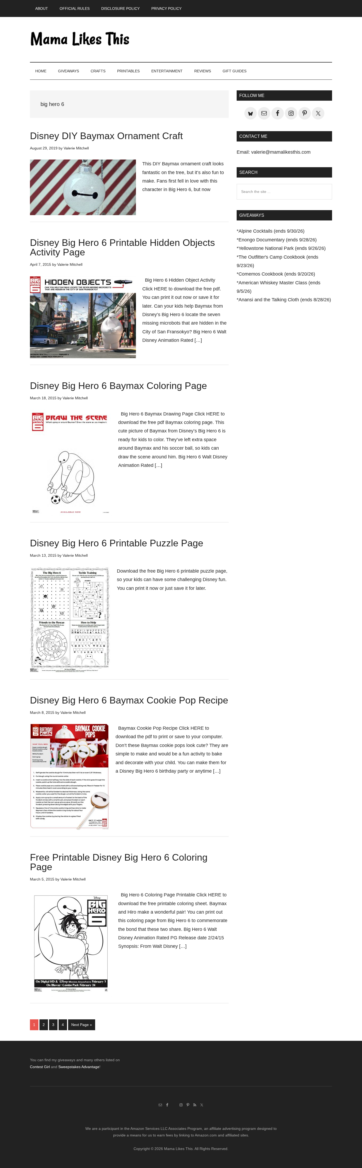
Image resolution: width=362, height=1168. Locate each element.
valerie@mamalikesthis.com (281, 152)
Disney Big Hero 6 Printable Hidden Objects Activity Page (122, 247)
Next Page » (81, 1026)
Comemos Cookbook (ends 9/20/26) (277, 274)
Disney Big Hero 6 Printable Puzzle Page (116, 543)
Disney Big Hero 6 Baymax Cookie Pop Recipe (129, 700)
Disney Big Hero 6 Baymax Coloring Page (118, 385)
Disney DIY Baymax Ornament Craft (106, 135)
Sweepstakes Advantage (78, 1067)
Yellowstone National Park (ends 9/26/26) (282, 248)
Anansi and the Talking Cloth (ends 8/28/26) (285, 299)
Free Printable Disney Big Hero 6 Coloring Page (119, 862)
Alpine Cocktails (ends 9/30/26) (271, 231)
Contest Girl (40, 1067)
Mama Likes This (80, 39)
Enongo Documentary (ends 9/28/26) (278, 239)
